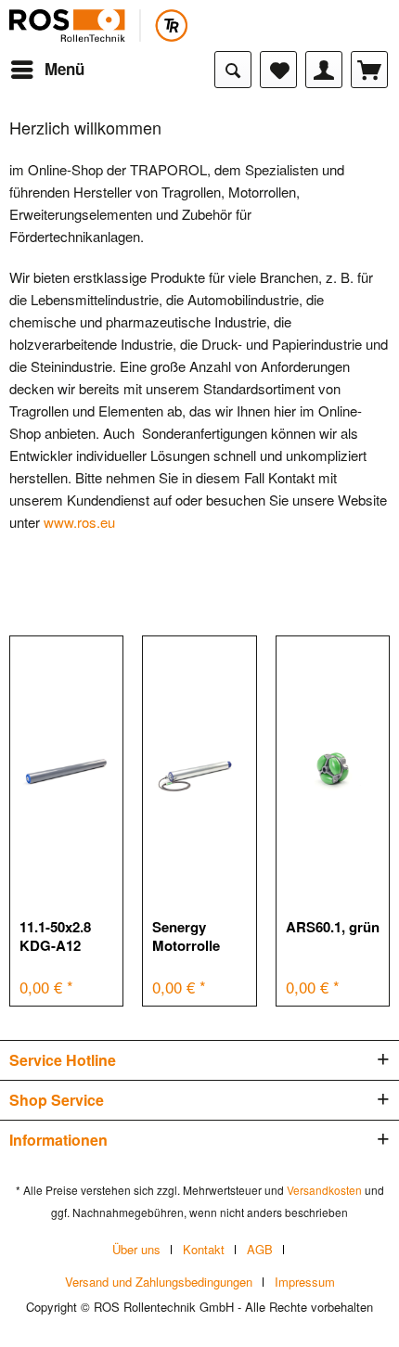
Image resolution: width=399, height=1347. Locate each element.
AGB (260, 1249)
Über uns (136, 1249)
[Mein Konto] (323, 69)
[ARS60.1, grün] (333, 769)
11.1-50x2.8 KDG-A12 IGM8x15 (55, 936)
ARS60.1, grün (333, 927)
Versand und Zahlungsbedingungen (158, 1281)
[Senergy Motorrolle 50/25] (199, 769)
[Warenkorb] (369, 69)
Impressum (305, 1281)
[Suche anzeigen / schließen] (232, 69)
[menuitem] (47, 69)
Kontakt (204, 1249)
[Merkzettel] (278, 69)
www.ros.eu (79, 522)
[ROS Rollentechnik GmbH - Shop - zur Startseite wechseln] (98, 25)
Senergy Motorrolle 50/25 (186, 936)
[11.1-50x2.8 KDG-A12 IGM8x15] (66, 769)
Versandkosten (324, 1190)
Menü (64, 69)
